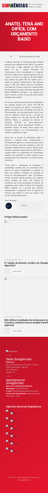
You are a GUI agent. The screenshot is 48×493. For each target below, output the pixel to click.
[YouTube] (24, 483)
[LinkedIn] (27, 483)
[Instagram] (31, 483)
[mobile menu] (44, 4)
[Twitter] (20, 483)
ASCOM (24, 206)
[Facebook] (16, 483)
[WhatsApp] (13, 483)
